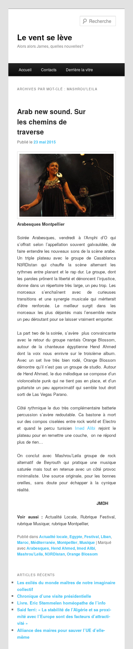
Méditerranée (43, 542)
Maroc (23, 542)
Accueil (25, 69)
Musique (87, 542)
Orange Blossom (82, 554)
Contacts (48, 69)
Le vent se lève (44, 37)
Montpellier (67, 542)
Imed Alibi (85, 428)
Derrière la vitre (79, 69)
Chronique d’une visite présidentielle (54, 596)
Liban (106, 536)
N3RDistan (55, 554)
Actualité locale (53, 536)
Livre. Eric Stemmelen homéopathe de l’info (61, 603)
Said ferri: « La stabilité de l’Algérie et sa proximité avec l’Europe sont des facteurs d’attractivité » (64, 616)
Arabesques (37, 548)
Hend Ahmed (63, 548)
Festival (91, 536)
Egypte (75, 536)
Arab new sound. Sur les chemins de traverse (51, 121)
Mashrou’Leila (30, 554)
